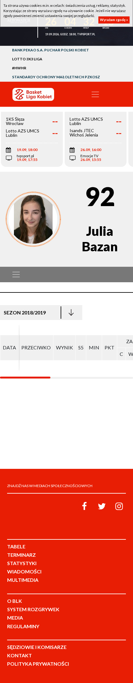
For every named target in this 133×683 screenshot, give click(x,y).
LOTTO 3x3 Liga (27, 59)
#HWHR (19, 68)
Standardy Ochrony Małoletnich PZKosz (56, 77)
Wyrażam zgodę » (114, 20)
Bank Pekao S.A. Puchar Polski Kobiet (50, 50)
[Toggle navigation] (95, 94)
